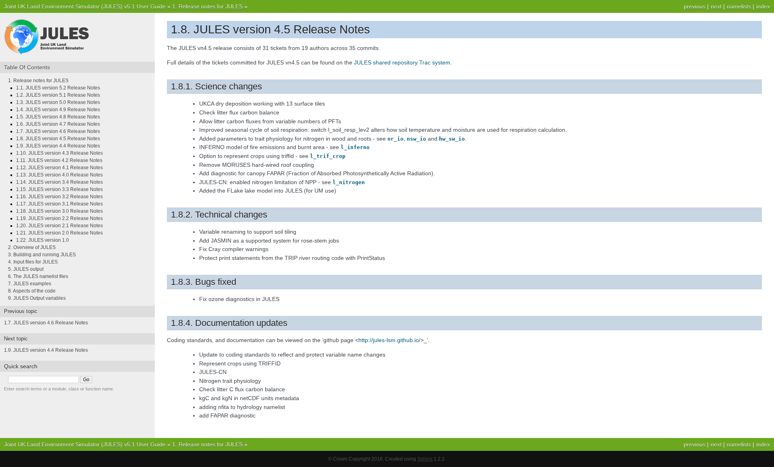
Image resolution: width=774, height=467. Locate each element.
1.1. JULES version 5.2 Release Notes (58, 88)
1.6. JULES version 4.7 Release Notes (58, 124)
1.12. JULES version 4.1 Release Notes (59, 167)
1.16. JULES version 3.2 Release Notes (59, 196)
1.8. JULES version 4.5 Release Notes (58, 138)
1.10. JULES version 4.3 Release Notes (59, 153)
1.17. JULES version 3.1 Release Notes (59, 204)
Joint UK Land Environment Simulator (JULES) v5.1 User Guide (85, 6)
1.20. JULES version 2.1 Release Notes (59, 225)
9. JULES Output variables (37, 298)
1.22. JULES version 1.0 (42, 240)
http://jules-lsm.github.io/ (389, 340)
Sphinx (425, 459)
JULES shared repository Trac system (402, 62)
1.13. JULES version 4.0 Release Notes (59, 175)
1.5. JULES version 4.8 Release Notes (58, 117)
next (716, 6)
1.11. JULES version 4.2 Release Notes (59, 160)
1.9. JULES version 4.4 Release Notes (58, 146)
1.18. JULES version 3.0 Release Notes (59, 211)
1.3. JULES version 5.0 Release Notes (58, 102)
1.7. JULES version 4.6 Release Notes (58, 131)
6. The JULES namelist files (38, 276)
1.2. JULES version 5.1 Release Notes (58, 95)
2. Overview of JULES (32, 247)
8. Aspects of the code (32, 291)
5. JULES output (26, 269)
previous (694, 6)
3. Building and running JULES (42, 254)
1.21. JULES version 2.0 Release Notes (59, 233)
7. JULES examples (29, 283)
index (763, 6)
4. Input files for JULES (33, 262)
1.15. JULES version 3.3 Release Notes (59, 189)
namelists (739, 6)
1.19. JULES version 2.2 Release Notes (59, 218)
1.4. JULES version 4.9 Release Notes (58, 109)
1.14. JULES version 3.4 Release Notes (59, 182)
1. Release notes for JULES (207, 6)
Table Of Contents (27, 67)
